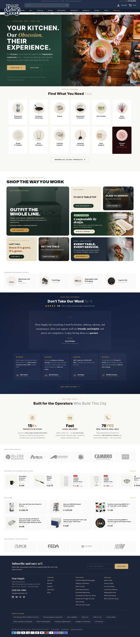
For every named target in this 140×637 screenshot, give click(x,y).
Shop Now (14, 67)
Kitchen (97, 10)
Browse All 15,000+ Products (69, 159)
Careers (50, 586)
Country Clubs (111, 617)
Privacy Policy (55, 629)
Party (106, 10)
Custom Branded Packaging (85, 580)
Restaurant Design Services (85, 599)
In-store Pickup (109, 586)
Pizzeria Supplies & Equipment (53, 617)
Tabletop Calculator (82, 583)
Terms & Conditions (77, 629)
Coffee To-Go (97, 617)
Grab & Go (85, 617)
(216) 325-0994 (19, 590)
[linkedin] (13, 597)
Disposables (61, 10)
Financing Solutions (82, 589)
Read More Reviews (69, 387)
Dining (50, 10)
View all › (133, 471)
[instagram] (24, 597)
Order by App (108, 583)
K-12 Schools (99, 621)
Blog (48, 592)
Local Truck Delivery (111, 589)
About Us (50, 580)
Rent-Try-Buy (80, 586)
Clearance (116, 10)
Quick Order (108, 580)
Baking (22, 10)
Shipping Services (110, 592)
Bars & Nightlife (72, 617)
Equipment (74, 10)
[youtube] (16, 597)
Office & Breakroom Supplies (23, 621)
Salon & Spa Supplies (43, 621)
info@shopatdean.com (20, 593)
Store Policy (65, 629)
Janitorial (86, 10)
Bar (30, 10)
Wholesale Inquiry (110, 595)
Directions (50, 589)
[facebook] (20, 597)
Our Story (34, 67)
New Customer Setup (111, 599)
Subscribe (121, 566)
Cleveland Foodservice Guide (86, 595)
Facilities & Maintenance (63, 621)
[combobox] (47, 5)
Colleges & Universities (82, 621)
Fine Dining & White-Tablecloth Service (26, 617)
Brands (49, 583)
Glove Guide (80, 602)
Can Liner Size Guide (83, 605)
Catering (40, 10)
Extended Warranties (83, 592)
